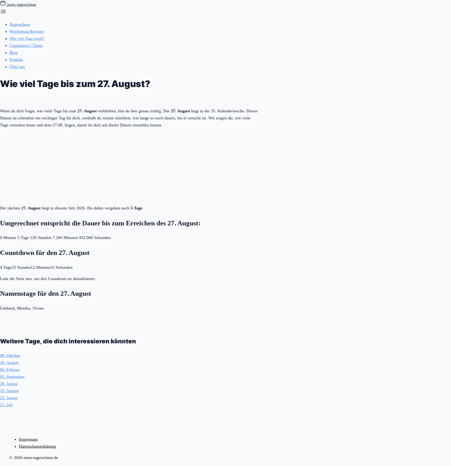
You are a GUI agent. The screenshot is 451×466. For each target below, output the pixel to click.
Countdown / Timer (26, 45)
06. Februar (10, 369)
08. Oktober (10, 355)
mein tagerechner (21, 4)
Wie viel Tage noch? (26, 38)
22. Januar (9, 397)
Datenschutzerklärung (37, 446)
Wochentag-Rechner (26, 31)
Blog (13, 52)
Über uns (17, 66)
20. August (9, 390)
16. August (9, 362)
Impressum (28, 439)
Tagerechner (19, 24)
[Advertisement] (129, 165)
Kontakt (16, 59)
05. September (12, 376)
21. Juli (6, 404)
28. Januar (9, 383)
